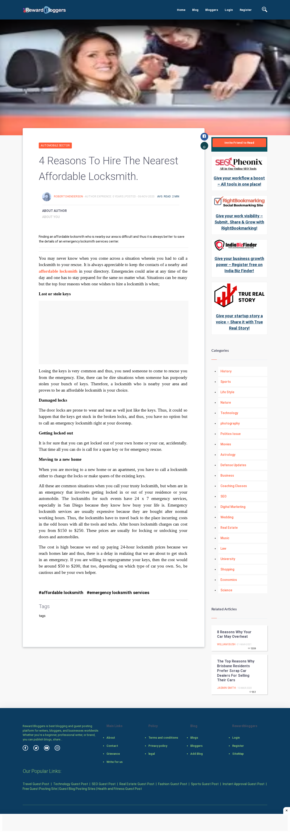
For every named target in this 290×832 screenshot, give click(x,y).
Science (226, 590)
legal (151, 753)
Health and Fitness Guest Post (119, 789)
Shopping (227, 569)
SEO (223, 496)
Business (227, 475)
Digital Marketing (232, 507)
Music (224, 538)
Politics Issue (230, 434)
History (226, 371)
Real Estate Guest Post (136, 784)
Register (246, 10)
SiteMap (238, 753)
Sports (225, 381)
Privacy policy (157, 745)
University (227, 559)
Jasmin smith (226, 687)
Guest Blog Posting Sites (77, 789)
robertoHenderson (69, 196)
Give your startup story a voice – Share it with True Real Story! (239, 321)
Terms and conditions (163, 737)
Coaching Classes (233, 486)
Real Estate (229, 527)
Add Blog (196, 753)
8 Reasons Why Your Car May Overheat (234, 634)
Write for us (114, 762)
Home (181, 10)
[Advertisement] (113, 332)
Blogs (194, 737)
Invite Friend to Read (239, 142)
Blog (195, 10)
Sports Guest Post (204, 784)
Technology (229, 413)
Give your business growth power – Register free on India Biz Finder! (239, 264)
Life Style (227, 392)
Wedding (226, 517)
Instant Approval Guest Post (243, 784)
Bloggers (211, 10)
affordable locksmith (58, 271)
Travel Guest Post (36, 784)
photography (230, 423)
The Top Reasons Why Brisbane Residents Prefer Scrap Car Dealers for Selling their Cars (235, 670)
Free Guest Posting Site (40, 789)
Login (229, 10)
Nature (225, 402)
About (110, 737)
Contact (112, 745)
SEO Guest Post (103, 784)
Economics (228, 580)
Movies (225, 444)
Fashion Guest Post (172, 784)
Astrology (227, 454)
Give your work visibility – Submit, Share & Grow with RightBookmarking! (239, 221)
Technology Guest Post (70, 784)
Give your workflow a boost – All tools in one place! (239, 181)
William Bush (226, 644)
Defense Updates (233, 465)
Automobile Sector (55, 145)
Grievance (113, 753)
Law (223, 548)
